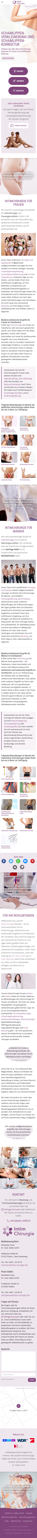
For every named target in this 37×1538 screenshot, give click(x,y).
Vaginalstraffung (11, 378)
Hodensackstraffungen (10, 1019)
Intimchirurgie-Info (9, 1517)
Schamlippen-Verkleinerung (24, 429)
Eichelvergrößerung (12, 726)
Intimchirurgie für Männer (18, 529)
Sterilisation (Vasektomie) (24, 795)
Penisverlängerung (19, 721)
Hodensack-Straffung (26, 831)
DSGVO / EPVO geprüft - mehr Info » (19, 1533)
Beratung (5, 306)
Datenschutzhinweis (7, 1379)
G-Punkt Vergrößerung (8, 447)
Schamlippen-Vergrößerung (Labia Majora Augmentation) (8, 430)
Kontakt (29, 1513)
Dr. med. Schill (18, 956)
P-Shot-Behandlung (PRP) (26, 812)
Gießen (8, 996)
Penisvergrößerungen (22, 1013)
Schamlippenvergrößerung (12, 271)
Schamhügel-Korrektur (13, 393)
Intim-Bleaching (25, 378)
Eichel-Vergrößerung (7, 794)
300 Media (24, 1526)
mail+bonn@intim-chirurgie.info (14, 1265)
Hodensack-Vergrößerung (9, 831)
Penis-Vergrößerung (7, 779)
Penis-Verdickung (25, 779)
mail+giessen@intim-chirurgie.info (15, 1295)
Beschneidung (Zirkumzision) (5, 847)
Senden (32, 1380)
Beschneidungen (28, 1019)
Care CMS (18, 1530)
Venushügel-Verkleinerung (24, 448)
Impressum (27, 1521)
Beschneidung (24, 599)
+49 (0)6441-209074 (20, 1220)
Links (7, 1521)
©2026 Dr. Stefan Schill (14, 1513)
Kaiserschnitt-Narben (8, 464)
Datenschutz (16, 1521)
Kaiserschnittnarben (12, 384)
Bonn (30, 993)
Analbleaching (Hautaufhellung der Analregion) (7, 813)
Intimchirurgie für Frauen (18, 202)
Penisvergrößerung (9, 599)
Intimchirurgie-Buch (27, 1517)
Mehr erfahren (8, 58)
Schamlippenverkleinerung (12, 274)
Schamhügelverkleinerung (12, 1016)
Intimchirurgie (16, 325)
